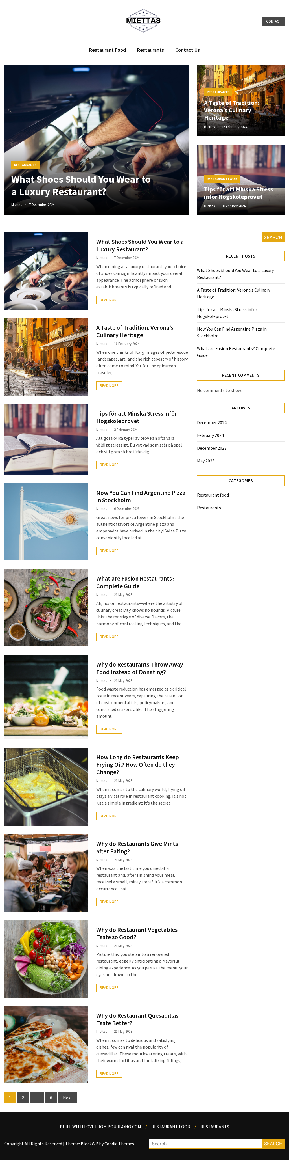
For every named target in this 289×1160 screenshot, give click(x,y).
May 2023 (205, 460)
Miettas (16, 204)
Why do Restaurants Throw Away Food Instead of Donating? (139, 668)
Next (67, 1097)
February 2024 (210, 435)
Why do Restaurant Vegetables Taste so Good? (137, 933)
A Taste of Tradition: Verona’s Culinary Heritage (231, 110)
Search (273, 237)
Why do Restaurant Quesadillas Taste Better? (137, 1019)
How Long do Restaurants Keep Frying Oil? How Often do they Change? (137, 764)
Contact (273, 21)
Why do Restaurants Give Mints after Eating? (137, 847)
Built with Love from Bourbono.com (100, 1126)
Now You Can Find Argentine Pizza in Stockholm (140, 496)
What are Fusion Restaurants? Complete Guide (135, 582)
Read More (109, 299)
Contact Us (187, 50)
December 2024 (212, 422)
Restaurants (150, 50)
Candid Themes (119, 1143)
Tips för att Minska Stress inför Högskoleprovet (238, 192)
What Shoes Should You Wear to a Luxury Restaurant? (81, 185)
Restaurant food (107, 50)
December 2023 (212, 448)
